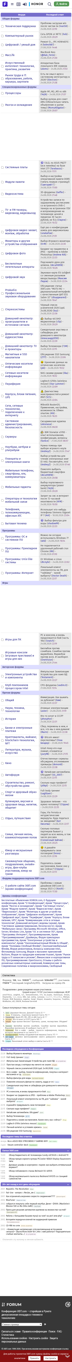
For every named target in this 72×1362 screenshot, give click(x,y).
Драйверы (31, 937)
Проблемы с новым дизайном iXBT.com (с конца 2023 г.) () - (53, 887)
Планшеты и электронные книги (17, 460)
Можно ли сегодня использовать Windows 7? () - (54, 538)
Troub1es (65, 999)
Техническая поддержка (20, 26)
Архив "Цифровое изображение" (36, 914)
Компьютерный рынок (19, 35)
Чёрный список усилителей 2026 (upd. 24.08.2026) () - (53, 309)
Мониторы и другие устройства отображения (21, 242)
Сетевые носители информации (16, 374)
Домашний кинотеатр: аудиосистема (19, 335)
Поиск (52, 1331)
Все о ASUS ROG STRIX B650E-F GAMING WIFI (28, 1141)
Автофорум (12, 774)
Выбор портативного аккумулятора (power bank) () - (52, 487)
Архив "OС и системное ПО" (40, 931)
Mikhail (66, 997)
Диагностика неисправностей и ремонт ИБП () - (55, 395)
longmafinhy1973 (31, 983)
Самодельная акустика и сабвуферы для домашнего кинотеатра (37, 1085)
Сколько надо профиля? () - (54, 784)
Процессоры (13, 93)
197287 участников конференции (50, 992)
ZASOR (18, 1001)
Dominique (58, 995)
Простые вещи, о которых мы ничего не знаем (29, 1065)
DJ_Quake (48, 995)
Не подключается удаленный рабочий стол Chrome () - (54, 550)
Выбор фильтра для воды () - (53, 523)
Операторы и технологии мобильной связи (21, 500)
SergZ (33, 999)
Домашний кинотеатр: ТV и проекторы (21, 347)
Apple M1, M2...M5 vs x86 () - (53, 93)
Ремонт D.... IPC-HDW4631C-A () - (55, 44)
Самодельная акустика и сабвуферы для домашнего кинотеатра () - (54, 335)
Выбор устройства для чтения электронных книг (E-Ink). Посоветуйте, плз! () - (55, 460)
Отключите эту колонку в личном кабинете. (23, 1239)
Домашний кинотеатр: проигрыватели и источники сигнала (19, 321)
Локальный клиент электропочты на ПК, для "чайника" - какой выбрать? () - (55, 573)
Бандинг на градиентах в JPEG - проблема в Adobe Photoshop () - (54, 253)
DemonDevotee (32, 995)
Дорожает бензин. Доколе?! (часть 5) (26, 1013)
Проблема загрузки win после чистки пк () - (55, 26)
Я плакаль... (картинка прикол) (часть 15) (29, 1015)
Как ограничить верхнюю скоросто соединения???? (30, 1196)
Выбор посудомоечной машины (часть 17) (37, 1035)
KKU (24, 997)
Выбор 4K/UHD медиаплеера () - (52, 321)
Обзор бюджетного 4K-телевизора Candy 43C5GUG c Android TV (38, 1155)
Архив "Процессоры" (57, 903)
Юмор (8, 1015)
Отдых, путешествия (18, 818)
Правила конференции (34, 1331)
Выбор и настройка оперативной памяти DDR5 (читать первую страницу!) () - (55, 182)
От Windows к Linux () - (55, 561)
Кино (8, 763)
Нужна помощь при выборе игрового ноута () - (55, 448)
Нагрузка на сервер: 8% (53, 983)
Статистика (8, 1334)
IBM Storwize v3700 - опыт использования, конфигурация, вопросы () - (54, 436)
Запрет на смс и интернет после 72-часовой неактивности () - (55, 500)
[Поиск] (49, 4)
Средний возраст (29, 992)
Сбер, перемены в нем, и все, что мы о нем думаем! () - (55, 729)
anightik (16, 995)
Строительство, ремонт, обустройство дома (20, 784)
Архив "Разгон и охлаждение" (18, 906)
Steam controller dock (18, 1145)
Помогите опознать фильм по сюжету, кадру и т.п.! (30, 1082)
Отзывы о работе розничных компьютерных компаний (32, 962)
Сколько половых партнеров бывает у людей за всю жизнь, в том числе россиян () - (55, 835)
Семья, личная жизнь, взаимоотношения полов (21, 836)
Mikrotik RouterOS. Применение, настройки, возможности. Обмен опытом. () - (54, 410)
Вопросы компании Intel (46, 948)
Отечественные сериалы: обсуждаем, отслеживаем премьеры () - (55, 763)
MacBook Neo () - (49, 55)
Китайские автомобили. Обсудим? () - (55, 775)
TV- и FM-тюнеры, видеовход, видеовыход (20, 211)
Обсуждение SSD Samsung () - (55, 356)
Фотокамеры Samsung (14, 951)
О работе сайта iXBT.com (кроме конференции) (20, 887)
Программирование (39, 934)
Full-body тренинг (15, 1057)
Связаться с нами (11, 1331)
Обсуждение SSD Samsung (19, 1131)
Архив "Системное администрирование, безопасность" (33, 924)
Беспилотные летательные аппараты (19, 265)
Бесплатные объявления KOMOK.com (22, 900)
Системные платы (16, 167)
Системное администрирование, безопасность (18, 424)
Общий (9, 700)
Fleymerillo (7, 997)
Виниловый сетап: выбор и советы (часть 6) (31, 1041)
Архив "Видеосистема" (41, 908)
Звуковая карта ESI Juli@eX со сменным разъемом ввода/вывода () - (55, 277)
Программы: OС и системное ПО (16, 538)
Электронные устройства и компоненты (21, 676)
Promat (5, 999)
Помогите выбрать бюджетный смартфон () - (53, 473)
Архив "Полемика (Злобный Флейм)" (21, 946)
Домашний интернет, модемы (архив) (36, 923)
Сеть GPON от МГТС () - (55, 36)
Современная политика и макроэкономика (25, 966)
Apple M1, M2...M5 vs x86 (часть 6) (30, 1017)
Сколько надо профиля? (18, 1109)
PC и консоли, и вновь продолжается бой (26, 1091)
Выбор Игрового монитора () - (55, 242)
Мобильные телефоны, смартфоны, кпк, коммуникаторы (19, 473)
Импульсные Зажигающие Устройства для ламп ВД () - (55, 676)
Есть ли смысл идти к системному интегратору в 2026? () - (55, 78)
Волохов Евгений (29, 1001)
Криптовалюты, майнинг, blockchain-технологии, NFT (21, 740)
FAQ (59, 1331)
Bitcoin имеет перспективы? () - (54, 740)
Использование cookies (14, 1338)
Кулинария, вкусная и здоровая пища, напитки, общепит (21, 804)
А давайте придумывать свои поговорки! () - (51, 852)
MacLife (10, 55)
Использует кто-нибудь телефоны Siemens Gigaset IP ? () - (55, 512)
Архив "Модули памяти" (14, 908)
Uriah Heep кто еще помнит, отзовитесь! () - (54, 751)
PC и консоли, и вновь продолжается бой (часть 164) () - (55, 639)
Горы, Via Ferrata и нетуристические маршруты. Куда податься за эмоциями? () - (55, 818)
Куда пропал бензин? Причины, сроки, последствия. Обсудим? (39, 1021)
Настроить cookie (38, 1338)
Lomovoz (40, 997)
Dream (66, 995)
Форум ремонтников (21, 948)
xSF (13, 1001)
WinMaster (7, 1001)
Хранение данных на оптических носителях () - (54, 365)
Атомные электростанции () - (54, 709)
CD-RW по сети (13, 1225)
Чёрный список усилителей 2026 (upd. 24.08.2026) (30, 1068)
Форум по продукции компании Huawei (32, 954)
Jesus (19, 997)
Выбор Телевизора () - (55, 347)
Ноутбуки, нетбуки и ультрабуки (18, 448)
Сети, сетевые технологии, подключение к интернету (14, 410)
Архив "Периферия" (32, 917)
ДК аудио (9, 1037)
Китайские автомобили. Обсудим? (23, 1112)
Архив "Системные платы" (49, 906)
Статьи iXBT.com (10, 1150)
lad (28, 997)
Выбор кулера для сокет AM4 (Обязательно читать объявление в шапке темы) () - (54, 105)
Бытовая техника (16, 523)
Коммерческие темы (54, 963)
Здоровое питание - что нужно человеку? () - (55, 804)
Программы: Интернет (19, 572)
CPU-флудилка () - (55, 686)
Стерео (8, 1041)
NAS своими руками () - (55, 374)
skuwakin (48, 999)
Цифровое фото (15, 253)
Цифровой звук (15, 277)
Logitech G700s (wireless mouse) (22, 1123)
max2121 (49, 997)
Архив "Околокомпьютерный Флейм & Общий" (42, 943)
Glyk (14, 997)
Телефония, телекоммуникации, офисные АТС (17, 512)
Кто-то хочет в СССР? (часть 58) (26, 1019)
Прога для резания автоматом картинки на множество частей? (36, 1210)
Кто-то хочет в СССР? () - (52, 719)
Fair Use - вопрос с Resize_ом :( (20, 1192)
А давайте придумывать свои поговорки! (26, 1105)
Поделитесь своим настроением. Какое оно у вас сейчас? (34, 1120)
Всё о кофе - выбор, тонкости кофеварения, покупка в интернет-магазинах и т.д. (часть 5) (36, 1031)
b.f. (23, 995)
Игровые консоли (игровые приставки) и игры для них (19, 655)
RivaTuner (10, 1200)
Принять (34, 1358)
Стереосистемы (15, 309)
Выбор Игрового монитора (19, 1053)
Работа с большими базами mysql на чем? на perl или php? (34, 1216)
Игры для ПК (13, 639)
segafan (26, 999)
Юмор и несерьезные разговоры (18, 852)
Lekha (33, 997)
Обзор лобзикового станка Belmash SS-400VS (30, 1171)
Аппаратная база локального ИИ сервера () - (54, 66)
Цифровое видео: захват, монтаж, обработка (21, 232)
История (10, 718)
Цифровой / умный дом (20, 44)
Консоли (9, 1026)
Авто (7, 1013)
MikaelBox (57, 997)
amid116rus (7, 995)
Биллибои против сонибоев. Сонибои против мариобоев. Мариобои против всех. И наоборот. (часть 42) (36, 1027)
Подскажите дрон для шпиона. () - (53, 265)
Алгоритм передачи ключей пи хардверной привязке (31, 1219)
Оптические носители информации (19, 365)
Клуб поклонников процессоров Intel (16, 686)
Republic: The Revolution (17, 1189)
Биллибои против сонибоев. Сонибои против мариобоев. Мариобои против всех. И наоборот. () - (55, 655)
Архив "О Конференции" (31, 903)
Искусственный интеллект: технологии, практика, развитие (20, 66)
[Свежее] (18, 4)
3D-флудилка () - (53, 194)
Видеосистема (14, 193)
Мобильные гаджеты (18, 487)
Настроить (50, 1358)
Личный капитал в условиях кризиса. (24, 1127)
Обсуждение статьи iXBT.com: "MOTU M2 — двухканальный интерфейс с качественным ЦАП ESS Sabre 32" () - (55, 293)
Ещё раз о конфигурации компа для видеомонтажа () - (55, 231)
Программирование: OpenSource (24, 960)
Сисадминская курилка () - (53, 424)
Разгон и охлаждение (18, 104)
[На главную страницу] (5, 4)
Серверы (11, 436)
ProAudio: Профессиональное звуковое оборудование (20, 293)
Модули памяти (15, 181)
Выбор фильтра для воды (19, 1078)
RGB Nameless (16, 999)
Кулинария (9, 1030)
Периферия (12, 383)
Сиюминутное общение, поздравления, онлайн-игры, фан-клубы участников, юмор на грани (20, 867)
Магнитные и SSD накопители (16, 356)
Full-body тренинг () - (50, 793)
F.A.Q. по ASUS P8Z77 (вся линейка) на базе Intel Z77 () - (53, 167)
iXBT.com (7, 1348)
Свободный (56, 966)
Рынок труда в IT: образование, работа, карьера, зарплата (19, 78)
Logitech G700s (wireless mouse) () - (54, 384)
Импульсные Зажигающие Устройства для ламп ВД (31, 1061)
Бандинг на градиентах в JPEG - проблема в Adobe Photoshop (36, 1095)
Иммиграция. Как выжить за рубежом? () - (54, 700)
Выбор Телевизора (15, 1116)
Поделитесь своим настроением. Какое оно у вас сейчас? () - (55, 867)
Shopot (40, 999)
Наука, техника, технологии (15, 709)
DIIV (41, 995)
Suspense (57, 999)
